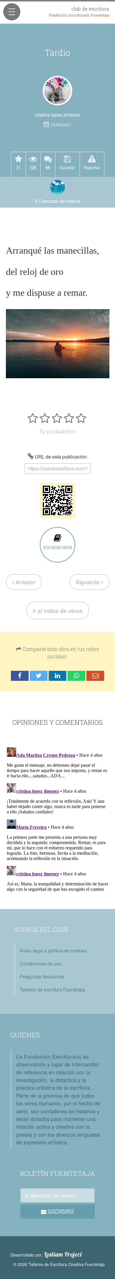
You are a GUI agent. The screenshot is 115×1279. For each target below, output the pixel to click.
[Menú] (12, 12)
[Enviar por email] (95, 676)
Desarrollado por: (46, 1254)
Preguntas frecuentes (42, 976)
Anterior (24, 582)
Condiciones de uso (41, 963)
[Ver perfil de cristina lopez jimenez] (57, 90)
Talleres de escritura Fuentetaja (52, 989)
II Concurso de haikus (57, 201)
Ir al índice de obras (58, 610)
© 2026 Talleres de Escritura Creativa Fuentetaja (59, 1264)
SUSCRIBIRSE (60, 1211)
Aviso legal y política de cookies (53, 950)
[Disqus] (57, 819)
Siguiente (88, 582)
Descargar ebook (57, 547)
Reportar (92, 167)
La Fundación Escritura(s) (49, 1056)
